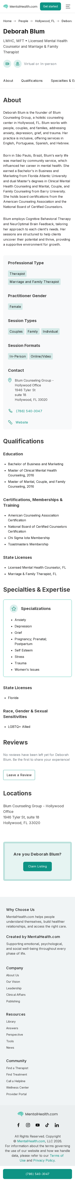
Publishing (13, 1001)
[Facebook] (18, 1125)
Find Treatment (16, 1074)
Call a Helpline (15, 1081)
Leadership (14, 988)
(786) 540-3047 (29, 411)
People (23, 21)
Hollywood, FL (45, 21)
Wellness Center (17, 1087)
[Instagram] (28, 1125)
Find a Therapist (17, 1068)
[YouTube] (37, 1125)
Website (22, 422)
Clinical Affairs (16, 995)
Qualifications (32, 81)
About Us (12, 975)
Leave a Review (19, 775)
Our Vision (13, 981)
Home (7, 21)
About (8, 81)
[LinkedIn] (56, 1125)
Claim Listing (37, 866)
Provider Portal (16, 1094)
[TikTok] (47, 1125)
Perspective (14, 1034)
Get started (50, 6)
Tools (10, 1041)
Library (11, 1021)
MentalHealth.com (31, 1141)
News (10, 1047)
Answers (12, 1028)
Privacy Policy (44, 1160)
